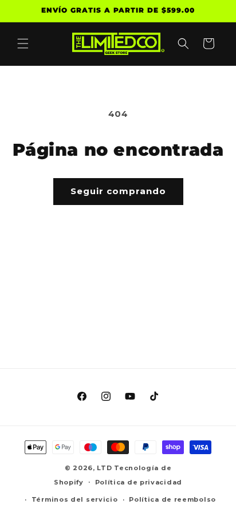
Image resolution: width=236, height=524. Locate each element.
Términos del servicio (75, 499)
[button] (23, 43)
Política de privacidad (138, 482)
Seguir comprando (118, 191)
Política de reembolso (172, 499)
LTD (105, 468)
